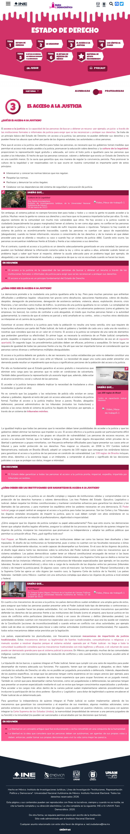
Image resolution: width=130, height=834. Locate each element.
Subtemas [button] (32, 91)
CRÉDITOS (65, 830)
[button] (32, 68)
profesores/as (114, 91)
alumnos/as (82, 91)
